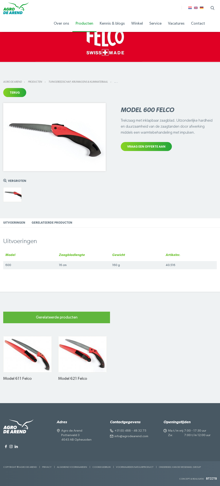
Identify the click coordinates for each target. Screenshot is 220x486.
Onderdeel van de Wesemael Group (180, 467)
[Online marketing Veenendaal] (211, 480)
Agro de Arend (12, 82)
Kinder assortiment (93, 5)
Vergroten (17, 180)
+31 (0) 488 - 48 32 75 (130, 430)
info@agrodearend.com (131, 436)
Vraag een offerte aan (146, 146)
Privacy (47, 467)
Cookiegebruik (101, 467)
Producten (35, 82)
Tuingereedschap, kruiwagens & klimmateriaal (78, 82)
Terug (15, 92)
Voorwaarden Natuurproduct (134, 467)
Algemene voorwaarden (72, 467)
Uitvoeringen (14, 222)
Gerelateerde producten (52, 222)
